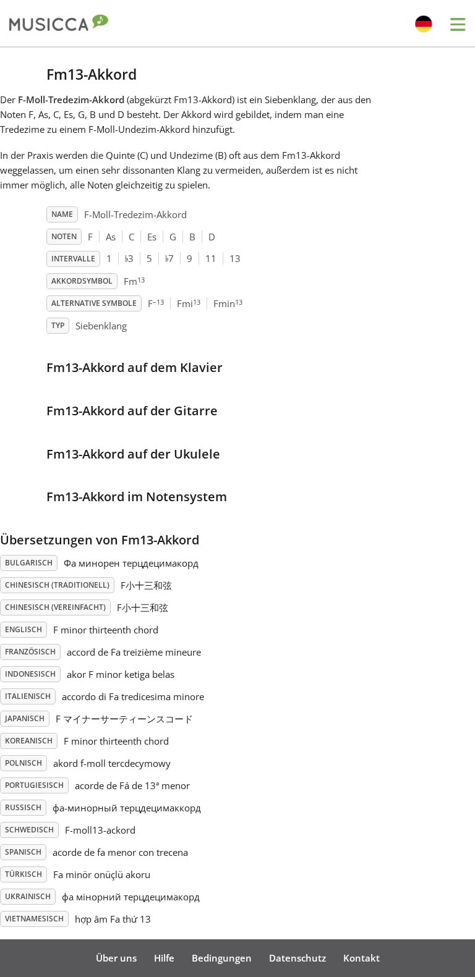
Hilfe (164, 958)
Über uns (116, 958)
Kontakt (361, 958)
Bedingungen (222, 958)
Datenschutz (297, 958)
